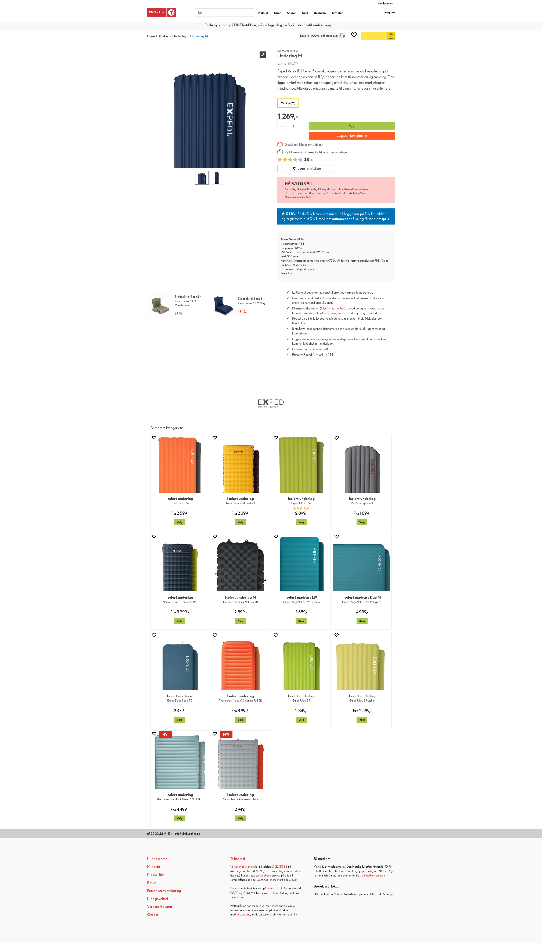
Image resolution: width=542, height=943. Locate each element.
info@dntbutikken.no (187, 834)
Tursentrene (243, 914)
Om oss (153, 914)
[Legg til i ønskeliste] (154, 437)
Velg (179, 522)
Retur (151, 882)
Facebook (265, 875)
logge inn (351, 214)
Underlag (179, 36)
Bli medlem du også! (374, 875)
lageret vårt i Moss (278, 888)
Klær (277, 12)
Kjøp (351, 126)
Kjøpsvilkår (155, 874)
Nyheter (337, 12)
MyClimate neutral (332, 308)
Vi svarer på (237, 866)
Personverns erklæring (164, 890)
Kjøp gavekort (157, 898)
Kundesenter (385, 3)
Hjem (151, 36)
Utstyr (291, 12)
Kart (305, 12)
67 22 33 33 (279, 866)
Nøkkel (263, 12)
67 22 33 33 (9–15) (159, 834)
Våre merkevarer (159, 906)
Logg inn (389, 12)
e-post (249, 866)
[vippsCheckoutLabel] (352, 136)
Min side (153, 866)
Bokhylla (320, 12)
